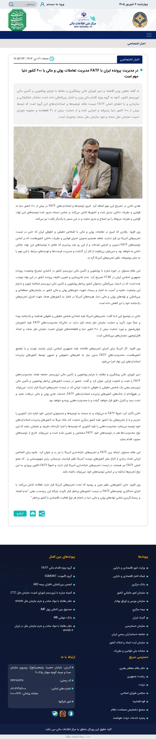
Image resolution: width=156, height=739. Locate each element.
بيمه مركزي (138, 609)
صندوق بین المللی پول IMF (56, 609)
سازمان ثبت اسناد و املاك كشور (127, 643)
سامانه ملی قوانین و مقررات (129, 651)
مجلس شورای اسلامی (132, 693)
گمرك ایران (139, 618)
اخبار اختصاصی (136, 44)
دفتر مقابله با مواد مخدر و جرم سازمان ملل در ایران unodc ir (44, 628)
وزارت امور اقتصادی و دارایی (129, 568)
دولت (142, 685)
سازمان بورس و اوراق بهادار (129, 601)
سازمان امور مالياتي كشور (131, 593)
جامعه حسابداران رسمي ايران (128, 634)
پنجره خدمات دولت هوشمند (129, 718)
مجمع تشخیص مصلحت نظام (128, 710)
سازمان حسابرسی (135, 626)
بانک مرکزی (138, 584)
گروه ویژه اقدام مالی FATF (56, 568)
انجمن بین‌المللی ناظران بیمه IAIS (53, 584)
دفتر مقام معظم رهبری (132, 668)
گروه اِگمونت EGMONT (58, 576)
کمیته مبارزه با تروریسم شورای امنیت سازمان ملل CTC (41, 593)
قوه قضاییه (139, 701)
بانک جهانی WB (63, 618)
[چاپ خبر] (33, 514)
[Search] (11, 4)
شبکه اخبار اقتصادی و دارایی (129, 576)
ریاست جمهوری (136, 676)
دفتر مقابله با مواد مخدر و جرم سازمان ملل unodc (43, 601)
